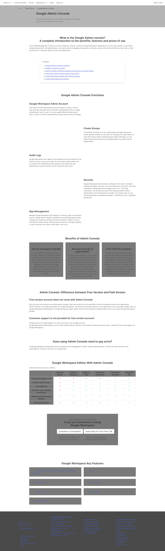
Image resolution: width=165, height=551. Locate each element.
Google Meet (40, 482)
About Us (59, 3)
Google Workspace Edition (126, 522)
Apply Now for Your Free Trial (99, 431)
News (52, 3)
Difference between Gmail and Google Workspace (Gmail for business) (54, 472)
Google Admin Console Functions (57, 66)
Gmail (92, 471)
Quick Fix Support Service (60, 522)
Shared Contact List (91, 519)
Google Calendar (42, 501)
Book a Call (158, 3)
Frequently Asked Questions (126, 526)
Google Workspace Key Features (57, 79)
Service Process (57, 519)
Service (6, 3)
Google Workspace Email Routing (63, 533)
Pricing (31, 3)
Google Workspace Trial (27, 528)
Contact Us (22, 526)
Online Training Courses (59, 535)
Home (20, 8)
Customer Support (57, 524)
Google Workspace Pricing (125, 519)
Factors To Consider (123, 524)
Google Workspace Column (126, 528)
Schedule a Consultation (70, 431)
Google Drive (40, 492)
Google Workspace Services (61, 517)
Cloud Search (95, 492)
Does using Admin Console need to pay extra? (62, 74)
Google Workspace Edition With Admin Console (62, 76)
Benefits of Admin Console (55, 68)
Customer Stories (20, 3)
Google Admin (121, 540)
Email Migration (56, 531)
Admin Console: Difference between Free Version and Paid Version (69, 71)
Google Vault (94, 482)
